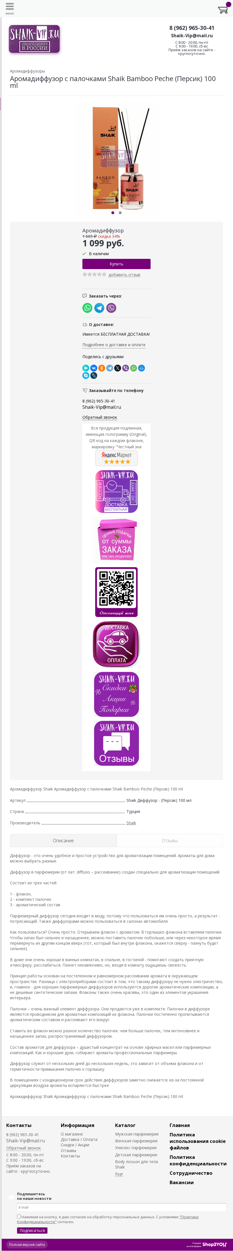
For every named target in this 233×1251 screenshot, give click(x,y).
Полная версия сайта (27, 1244)
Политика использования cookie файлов (198, 1141)
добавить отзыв (124, 275)
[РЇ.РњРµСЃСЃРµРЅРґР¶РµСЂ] (85, 368)
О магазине (72, 1134)
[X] (117, 368)
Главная (180, 1125)
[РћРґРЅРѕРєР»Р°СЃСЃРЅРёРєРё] (101, 368)
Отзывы (68, 1150)
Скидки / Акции (75, 1144)
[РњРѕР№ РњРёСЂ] (141, 368)
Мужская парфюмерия (137, 1134)
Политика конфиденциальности (198, 1160)
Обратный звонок (99, 417)
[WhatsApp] (133, 368)
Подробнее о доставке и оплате (113, 344)
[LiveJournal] (93, 375)
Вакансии (182, 1182)
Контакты (19, 1125)
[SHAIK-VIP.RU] (34, 40)
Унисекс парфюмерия (136, 1147)
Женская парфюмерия (136, 1140)
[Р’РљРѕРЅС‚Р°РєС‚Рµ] (93, 368)
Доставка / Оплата (79, 1139)
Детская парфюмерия (136, 1154)
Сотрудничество (191, 1173)
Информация (77, 1125)
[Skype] (85, 375)
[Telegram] (109, 368)
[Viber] (125, 368)
